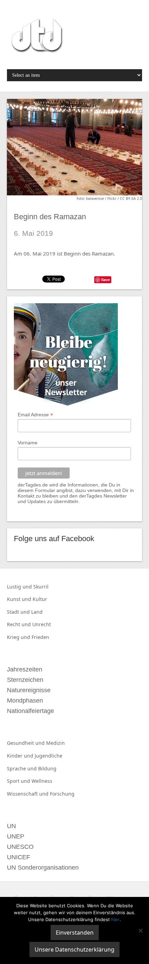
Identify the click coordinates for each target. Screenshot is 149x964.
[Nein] (140, 930)
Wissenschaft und (28, 793)
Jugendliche (48, 755)
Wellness (42, 781)
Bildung (47, 768)
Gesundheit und (26, 743)
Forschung (62, 793)
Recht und (19, 624)
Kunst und (20, 599)
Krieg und (19, 637)
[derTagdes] (36, 37)
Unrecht (41, 624)
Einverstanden (75, 932)
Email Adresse (35, 414)
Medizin (55, 743)
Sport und (19, 781)
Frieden (40, 637)
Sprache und (22, 768)
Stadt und (19, 612)
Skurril (41, 586)
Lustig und (20, 586)
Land (37, 612)
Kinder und (21, 755)
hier (115, 919)
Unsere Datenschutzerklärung (74, 949)
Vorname (27, 442)
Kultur (40, 599)
